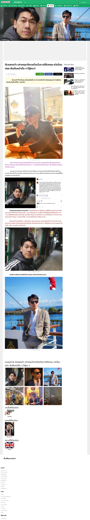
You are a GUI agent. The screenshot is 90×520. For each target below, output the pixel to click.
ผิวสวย (37, 5)
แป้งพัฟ (2, 519)
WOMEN (18, 2)
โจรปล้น (10, 416)
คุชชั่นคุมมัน (3, 513)
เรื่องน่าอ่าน (69, 5)
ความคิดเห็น (40, 74)
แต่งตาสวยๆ (3, 503)
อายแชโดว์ (3, 517)
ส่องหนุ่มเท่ (59, 5)
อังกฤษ (9, 449)
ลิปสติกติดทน (4, 507)
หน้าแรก (5, 5)
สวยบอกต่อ (14, 5)
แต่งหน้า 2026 (4, 509)
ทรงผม (44, 5)
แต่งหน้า (23, 5)
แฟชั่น (30, 5)
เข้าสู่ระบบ (84, 2)
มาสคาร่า (3, 515)
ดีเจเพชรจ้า (9, 436)
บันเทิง (51, 5)
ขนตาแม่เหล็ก (4, 505)
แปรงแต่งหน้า (4, 511)
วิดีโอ (77, 5)
